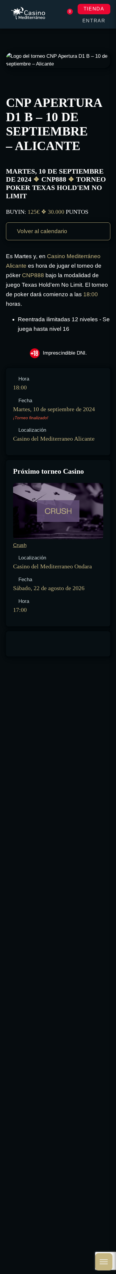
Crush (19, 545)
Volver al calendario (41, 231)
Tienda (94, 8)
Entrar (94, 20)
